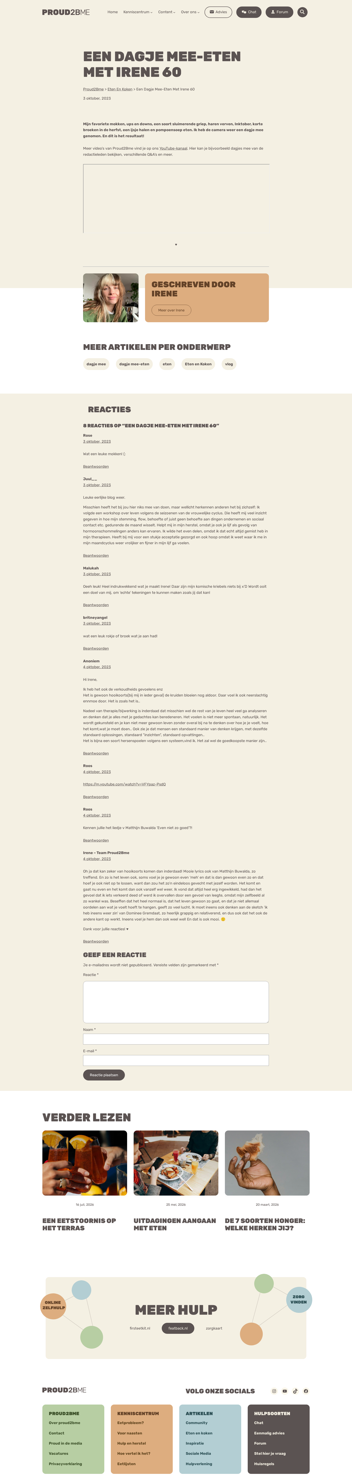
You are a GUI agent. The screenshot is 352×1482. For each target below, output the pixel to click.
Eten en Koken (198, 364)
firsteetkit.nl (140, 1328)
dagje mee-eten (134, 364)
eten (167, 364)
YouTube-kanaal (173, 148)
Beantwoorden (96, 466)
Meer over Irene (171, 310)
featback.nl (178, 1328)
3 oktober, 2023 (97, 441)
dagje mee (96, 364)
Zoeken (207, 24)
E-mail (90, 1051)
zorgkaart (214, 1328)
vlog (229, 364)
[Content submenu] (174, 12)
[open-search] (302, 12)
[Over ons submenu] (198, 12)
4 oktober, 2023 (97, 667)
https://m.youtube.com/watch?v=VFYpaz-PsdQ (124, 784)
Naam (89, 1029)
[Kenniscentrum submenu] (151, 12)
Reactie (91, 975)
